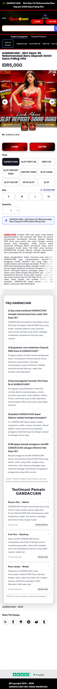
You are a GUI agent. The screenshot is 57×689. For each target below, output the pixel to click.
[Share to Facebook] (13, 622)
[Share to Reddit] (36, 622)
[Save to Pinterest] (28, 622)
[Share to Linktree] (21, 622)
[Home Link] (18, 19)
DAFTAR (42, 147)
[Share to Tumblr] (44, 622)
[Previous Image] (5, 102)
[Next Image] (52, 102)
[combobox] (28, 28)
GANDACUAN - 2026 (12, 607)
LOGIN (37, 21)
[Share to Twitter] (5, 622)
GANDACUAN (10, 234)
